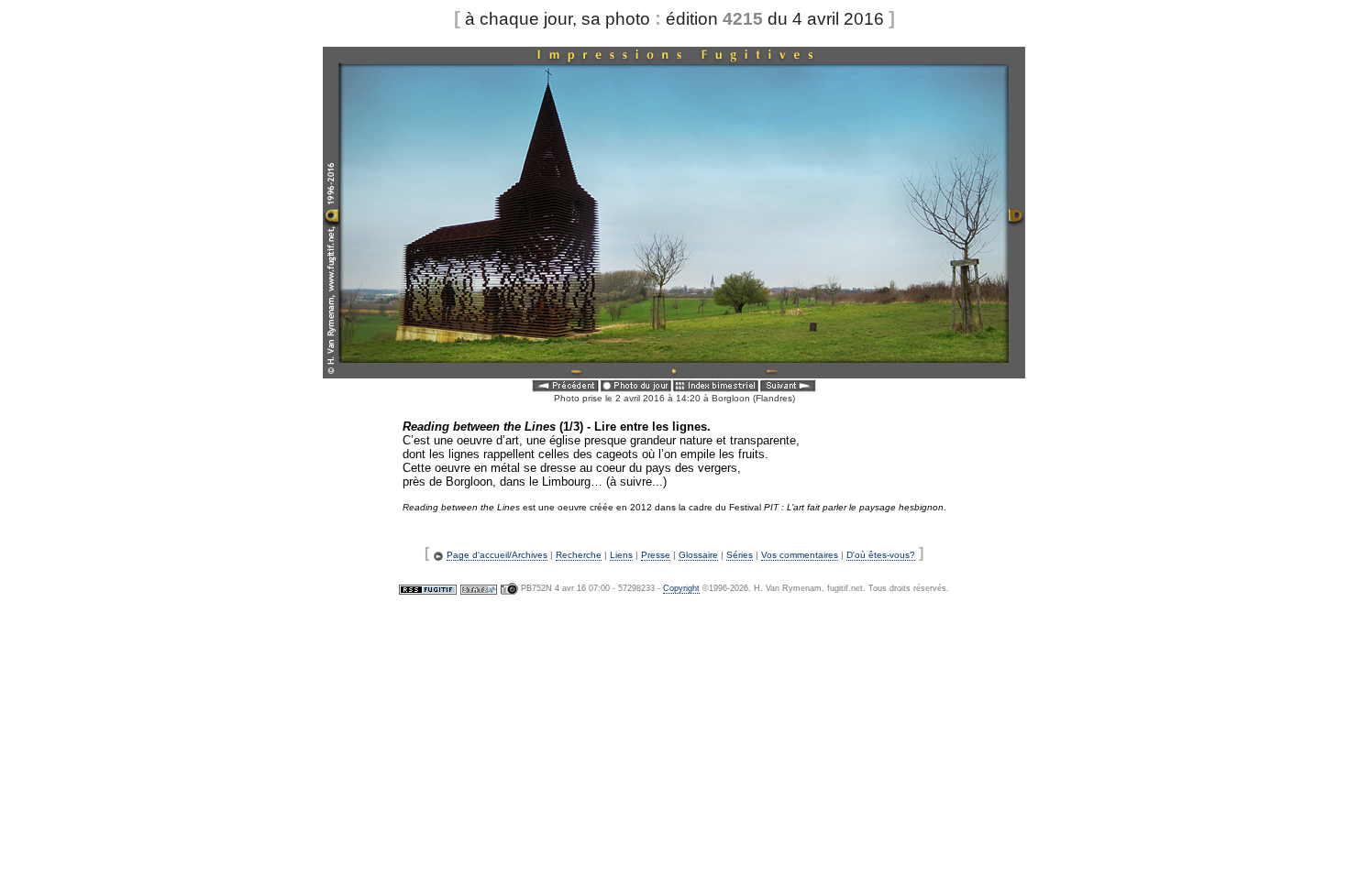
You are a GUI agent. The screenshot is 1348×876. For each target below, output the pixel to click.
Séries (739, 555)
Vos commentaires (799, 555)
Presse (655, 555)
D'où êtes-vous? (880, 555)
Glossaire (698, 555)
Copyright (681, 588)
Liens (621, 555)
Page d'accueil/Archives (497, 555)
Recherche (579, 555)
